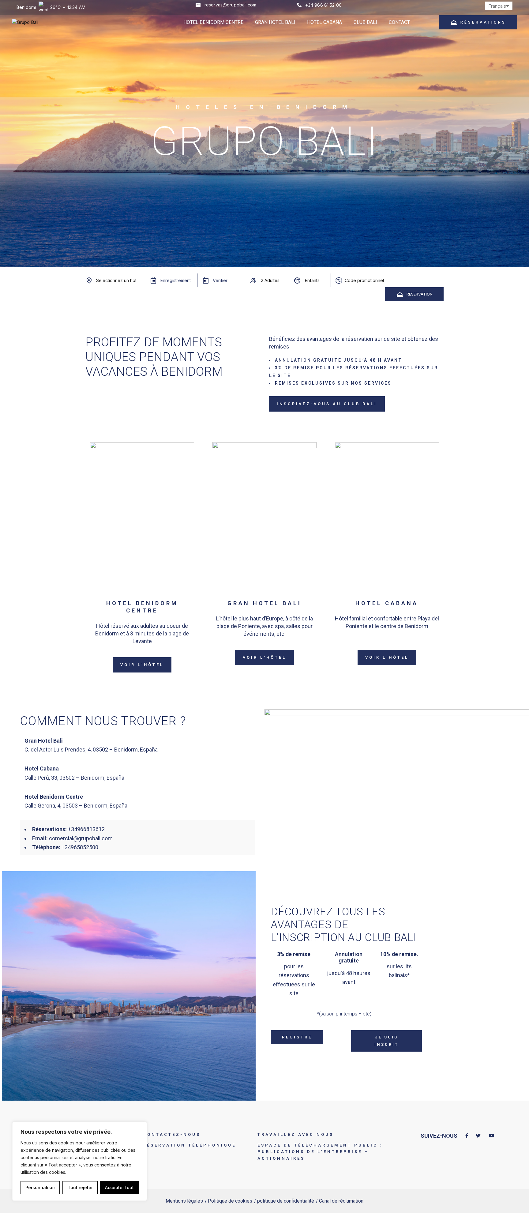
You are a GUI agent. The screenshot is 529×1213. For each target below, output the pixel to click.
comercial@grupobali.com (81, 838)
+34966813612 (86, 829)
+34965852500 (80, 847)
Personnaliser (40, 1187)
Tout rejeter (80, 1187)
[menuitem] (498, 6)
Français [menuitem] (497, 6)
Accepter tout (119, 1187)
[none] (498, 6)
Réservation (420, 294)
